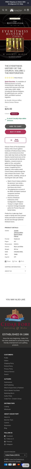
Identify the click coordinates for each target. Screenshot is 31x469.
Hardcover (15, 113)
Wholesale (7, 409)
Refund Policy (8, 366)
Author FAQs (8, 396)
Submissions (8, 382)
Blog (5, 428)
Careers (6, 422)
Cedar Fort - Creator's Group (12, 398)
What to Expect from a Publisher (14, 387)
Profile (6, 358)
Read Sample (16, 140)
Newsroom (7, 425)
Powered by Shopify (14, 461)
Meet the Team (8, 420)
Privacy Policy (8, 369)
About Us (7, 417)
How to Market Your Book (12, 390)
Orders (6, 360)
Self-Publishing (9, 385)
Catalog (6, 406)
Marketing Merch (9, 393)
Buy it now (15, 132)
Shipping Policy (9, 363)
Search (6, 374)
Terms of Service (9, 371)
